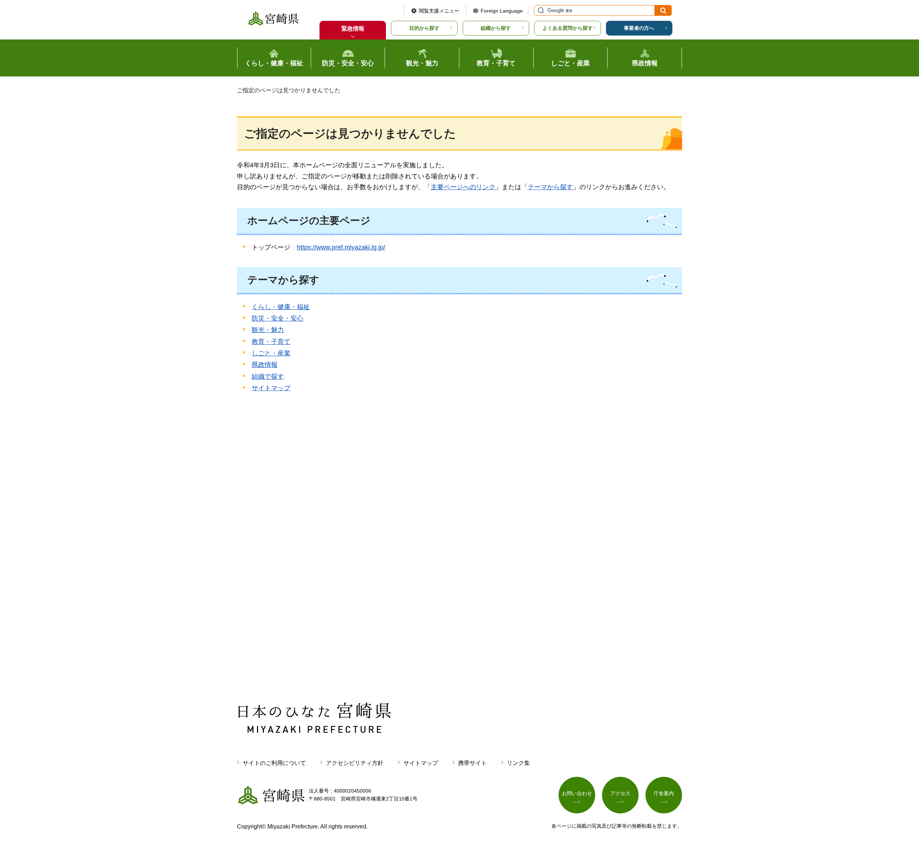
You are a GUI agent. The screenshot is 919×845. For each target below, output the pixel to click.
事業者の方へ (639, 28)
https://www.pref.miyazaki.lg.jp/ (341, 247)
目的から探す (424, 28)
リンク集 (518, 763)
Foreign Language (502, 11)
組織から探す (496, 28)
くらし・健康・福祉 (281, 307)
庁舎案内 (664, 793)
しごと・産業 (271, 353)
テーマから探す (550, 187)
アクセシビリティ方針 (354, 763)
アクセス (620, 793)
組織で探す (268, 376)
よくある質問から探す (567, 28)
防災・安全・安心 (277, 318)
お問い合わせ (577, 793)
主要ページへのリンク (463, 187)
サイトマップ (271, 388)
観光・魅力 (268, 329)
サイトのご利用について (274, 763)
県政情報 (264, 364)
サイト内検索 (540, 10)
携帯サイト (472, 763)
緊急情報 (352, 28)
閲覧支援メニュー (439, 11)
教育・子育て (271, 341)
